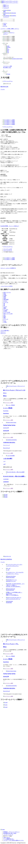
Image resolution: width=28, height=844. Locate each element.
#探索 (4, 24)
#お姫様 (5, 310)
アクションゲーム (7, 250)
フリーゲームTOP (7, 249)
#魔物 (4, 308)
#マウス (5, 306)
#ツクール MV (6, 312)
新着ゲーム (6, 5)
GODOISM (5, 479)
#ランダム (5, 309)
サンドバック (6, 445)
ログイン (17, 28)
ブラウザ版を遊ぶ (5, 330)
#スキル (5, 301)
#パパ (4, 320)
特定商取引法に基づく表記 (9, 833)
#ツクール (5, 302)
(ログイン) (3, 331)
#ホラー (5, 23)
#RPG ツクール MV (8, 313)
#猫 (4, 303)
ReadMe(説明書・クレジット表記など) (10, 226)
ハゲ (4, 461)
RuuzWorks (5, 410)
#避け (4, 317)
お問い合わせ (6, 837)
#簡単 (4, 296)
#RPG (4, 316)
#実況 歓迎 (5, 299)
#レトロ (5, 26)
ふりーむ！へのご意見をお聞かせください (13, 840)
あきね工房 (6, 427)
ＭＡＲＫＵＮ (4, 86)
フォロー (3, 89)
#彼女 (4, 293)
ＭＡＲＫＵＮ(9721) (6, 559)
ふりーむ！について (8, 834)
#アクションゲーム (8, 81)
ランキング (6, 8)
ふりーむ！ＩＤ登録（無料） (8, 28)
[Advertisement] (14, 104)
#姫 (4, 305)
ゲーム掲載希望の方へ (8, 839)
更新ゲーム (6, 6)
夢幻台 (5, 393)
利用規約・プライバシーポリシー (11, 831)
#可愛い (5, 295)
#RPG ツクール (7, 292)
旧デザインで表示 (7, 836)
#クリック (5, 319)
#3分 (4, 315)
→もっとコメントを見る (7, 286)
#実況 (4, 298)
